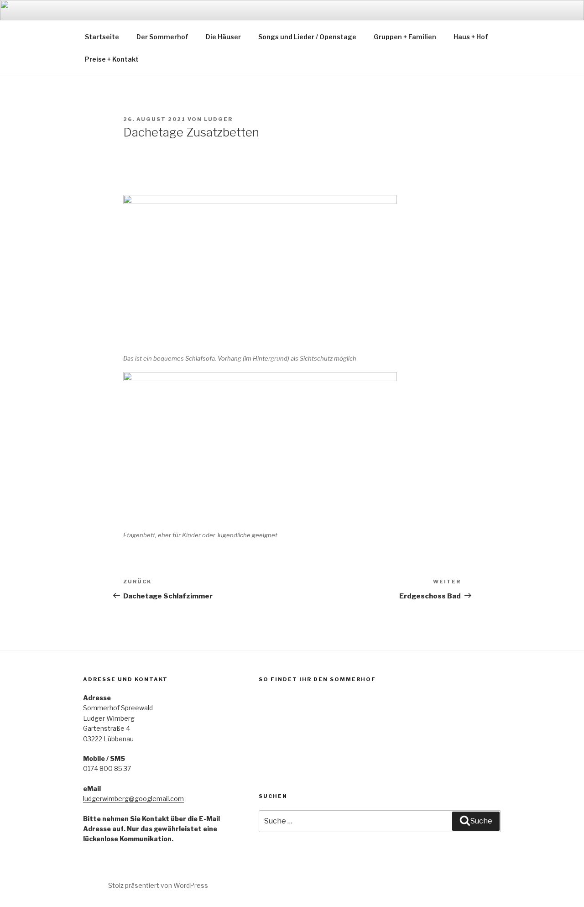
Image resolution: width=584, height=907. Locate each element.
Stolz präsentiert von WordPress (158, 885)
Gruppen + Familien (405, 37)
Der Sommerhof (162, 37)
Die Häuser (223, 37)
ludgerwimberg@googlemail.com (133, 798)
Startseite (102, 37)
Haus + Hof (471, 37)
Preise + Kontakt (112, 59)
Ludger (218, 119)
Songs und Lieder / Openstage (307, 37)
